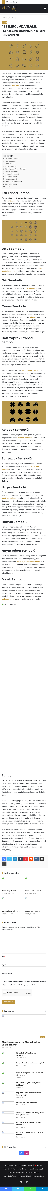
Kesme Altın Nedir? (32, 911)
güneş (32, 317)
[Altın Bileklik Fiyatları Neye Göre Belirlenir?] (8, 1086)
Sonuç (8, 187)
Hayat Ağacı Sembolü (14, 182)
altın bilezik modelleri (37, 1169)
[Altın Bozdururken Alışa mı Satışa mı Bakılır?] (8, 1135)
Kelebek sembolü (25, 438)
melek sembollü (8, 599)
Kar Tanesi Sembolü (11, 159)
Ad (3, 956)
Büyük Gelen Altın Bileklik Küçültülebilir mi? (26, 1054)
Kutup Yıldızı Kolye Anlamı (12, 911)
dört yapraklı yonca (30, 370)
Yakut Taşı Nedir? (9, 891)
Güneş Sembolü (10, 166)
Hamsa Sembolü (11, 179)
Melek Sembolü (11, 184)
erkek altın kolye (38, 1176)
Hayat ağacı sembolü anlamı (28, 561)
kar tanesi (11, 201)
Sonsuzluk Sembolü (11, 174)
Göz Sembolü (10, 164)
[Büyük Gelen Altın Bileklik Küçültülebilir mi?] (8, 1056)
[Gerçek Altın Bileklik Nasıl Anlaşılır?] (8, 1066)
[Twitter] (9, 859)
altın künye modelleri (16, 1172)
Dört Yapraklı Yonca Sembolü (15, 169)
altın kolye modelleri (32, 1172)
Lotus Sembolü (10, 161)
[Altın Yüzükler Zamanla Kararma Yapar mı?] (8, 1125)
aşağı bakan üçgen (9, 498)
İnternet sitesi (7, 973)
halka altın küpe (23, 1169)
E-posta (5, 965)
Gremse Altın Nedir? (33, 891)
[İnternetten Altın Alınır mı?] (8, 1105)
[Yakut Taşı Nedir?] (12, 883)
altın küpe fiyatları (10, 1169)
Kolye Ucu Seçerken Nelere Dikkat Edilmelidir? (22, 2)
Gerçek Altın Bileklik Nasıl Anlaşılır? (30, 1063)
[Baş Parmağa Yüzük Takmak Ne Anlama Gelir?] (8, 1096)
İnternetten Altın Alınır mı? (26, 1102)
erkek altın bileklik (25, 1176)
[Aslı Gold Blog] (10, 8)
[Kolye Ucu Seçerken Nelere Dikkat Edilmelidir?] (8, 1076)
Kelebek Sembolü (11, 171)
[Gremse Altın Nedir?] (35, 883)
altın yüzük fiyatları (10, 1176)
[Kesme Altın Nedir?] (35, 903)
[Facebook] (4, 859)
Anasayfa (7, 18)
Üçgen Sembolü (11, 176)
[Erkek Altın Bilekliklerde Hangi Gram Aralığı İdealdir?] (8, 1115)
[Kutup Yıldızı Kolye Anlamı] (12, 903)
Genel (14, 18)
